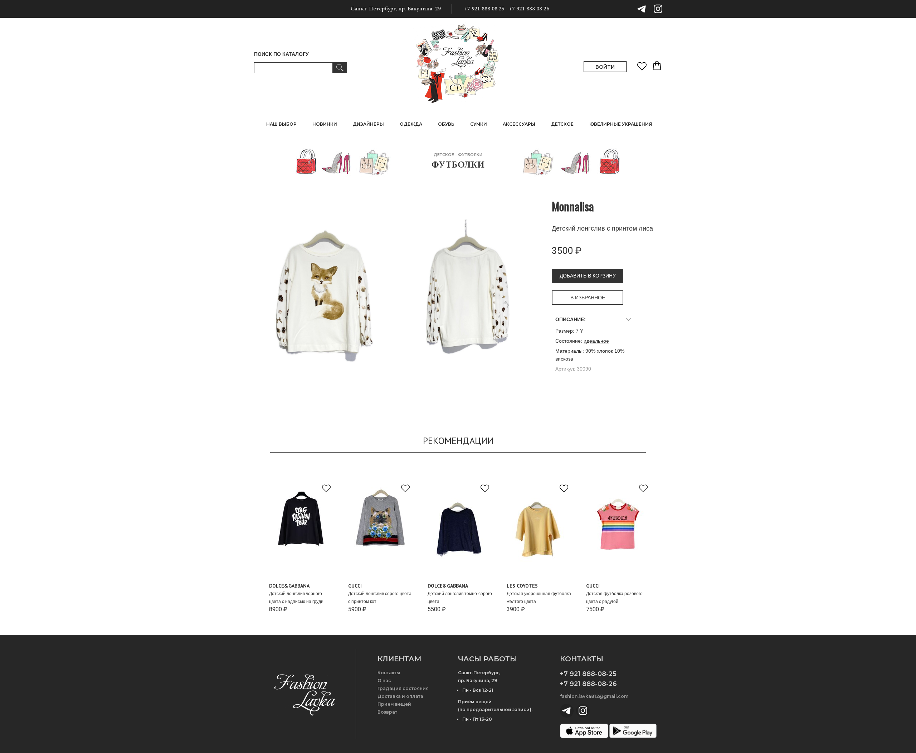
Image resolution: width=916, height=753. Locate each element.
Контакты (388, 672)
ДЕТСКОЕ (444, 154)
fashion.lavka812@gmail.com (594, 696)
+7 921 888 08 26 (529, 9)
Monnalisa (573, 206)
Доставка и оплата (400, 696)
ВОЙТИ (605, 67)
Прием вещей (394, 704)
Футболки (470, 154)
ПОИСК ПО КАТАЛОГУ (281, 54)
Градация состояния (403, 688)
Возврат (387, 712)
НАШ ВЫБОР (281, 124)
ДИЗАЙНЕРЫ (368, 124)
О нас (384, 680)
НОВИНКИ (324, 124)
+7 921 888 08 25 (484, 9)
